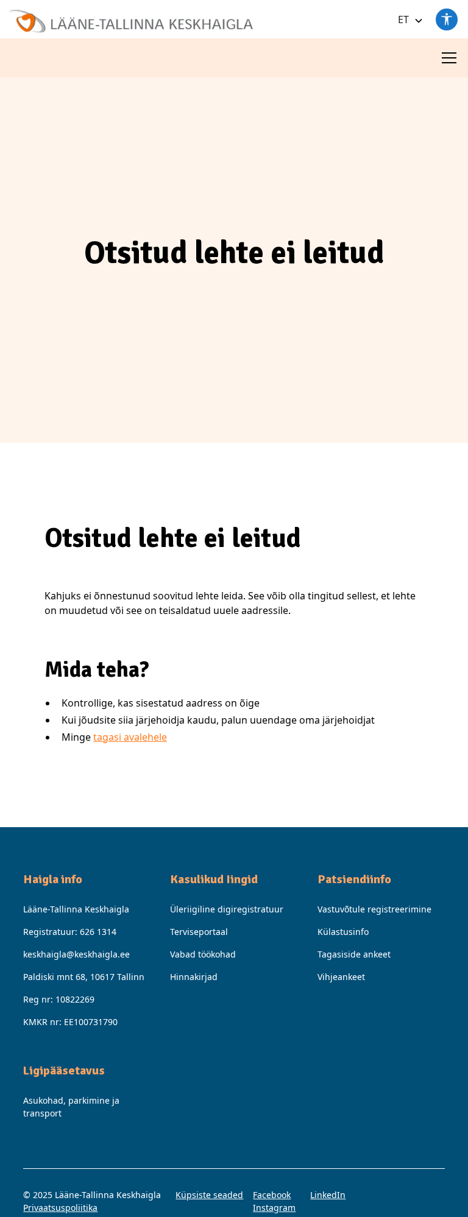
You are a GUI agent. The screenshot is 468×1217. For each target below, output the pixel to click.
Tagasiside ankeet (354, 954)
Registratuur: (69, 931)
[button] (408, 19)
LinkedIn (328, 1195)
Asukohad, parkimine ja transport (71, 1107)
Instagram (274, 1207)
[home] (131, 16)
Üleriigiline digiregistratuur (226, 909)
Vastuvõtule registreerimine (374, 909)
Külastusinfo (343, 931)
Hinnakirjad (194, 976)
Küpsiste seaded (209, 1195)
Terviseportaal (199, 931)
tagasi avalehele (130, 737)
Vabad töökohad (203, 954)
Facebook (272, 1195)
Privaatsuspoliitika (60, 1207)
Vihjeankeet (341, 976)
